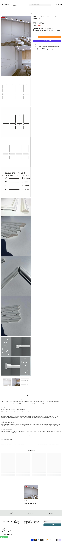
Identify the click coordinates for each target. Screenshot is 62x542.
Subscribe (52, 524)
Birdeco (25, 500)
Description (29, 395)
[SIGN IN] (56, 4)
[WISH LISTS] (58, 4)
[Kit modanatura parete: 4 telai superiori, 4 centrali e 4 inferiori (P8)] (31, 492)
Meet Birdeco (14, 5)
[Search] (40, 5)
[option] (6, 382)
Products (5, 13)
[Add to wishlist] (36, 37)
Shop (13, 4)
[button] (1, 382)
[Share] (34, 37)
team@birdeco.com (8, 531)
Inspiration (18, 4)
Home (2, 13)
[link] (8, 474)
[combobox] (40, 5)
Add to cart (50, 36)
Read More (31, 443)
